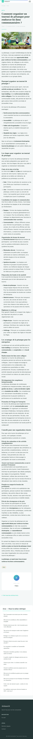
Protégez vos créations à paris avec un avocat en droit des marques (16, 636)
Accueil (3, 5)
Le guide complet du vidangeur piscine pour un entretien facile (15, 657)
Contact (4, 729)
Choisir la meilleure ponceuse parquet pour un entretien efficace (15, 668)
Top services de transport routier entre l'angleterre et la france (16, 631)
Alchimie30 (6, 706)
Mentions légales (6, 726)
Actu (8, 5)
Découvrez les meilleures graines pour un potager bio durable (16, 674)
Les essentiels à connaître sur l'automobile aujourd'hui (14, 647)
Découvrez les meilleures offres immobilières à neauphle (15, 620)
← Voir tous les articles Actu (10, 595)
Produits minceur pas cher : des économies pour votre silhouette (16, 625)
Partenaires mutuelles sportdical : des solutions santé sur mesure (15, 652)
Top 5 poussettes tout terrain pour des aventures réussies (15, 615)
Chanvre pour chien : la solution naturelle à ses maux (15, 663)
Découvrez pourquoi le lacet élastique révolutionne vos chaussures (16, 679)
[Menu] (29, 1)
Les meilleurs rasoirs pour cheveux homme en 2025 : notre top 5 (15, 690)
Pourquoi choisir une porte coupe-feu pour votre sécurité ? (16, 642)
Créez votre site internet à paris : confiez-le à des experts (16, 684)
